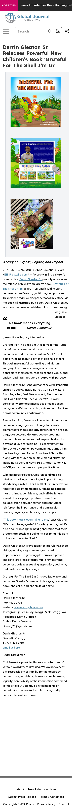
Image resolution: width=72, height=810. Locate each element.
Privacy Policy (46, 804)
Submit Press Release (22, 796)
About (20, 789)
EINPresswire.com (15, 274)
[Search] (50, 31)
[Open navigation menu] (6, 31)
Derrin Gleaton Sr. (30, 279)
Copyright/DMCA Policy (18, 804)
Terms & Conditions (51, 796)
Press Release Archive (41, 789)
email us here (11, 647)
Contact (64, 804)
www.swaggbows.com (28, 607)
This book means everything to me (26, 519)
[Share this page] (67, 31)
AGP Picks (9, 5)
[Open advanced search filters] (58, 31)
